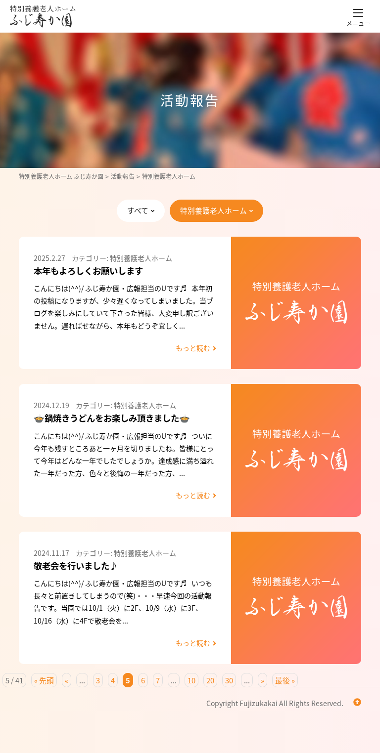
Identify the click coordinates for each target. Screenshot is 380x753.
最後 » (285, 680)
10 (191, 680)
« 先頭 (44, 680)
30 (229, 680)
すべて (137, 210)
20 (210, 680)
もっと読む (193, 348)
